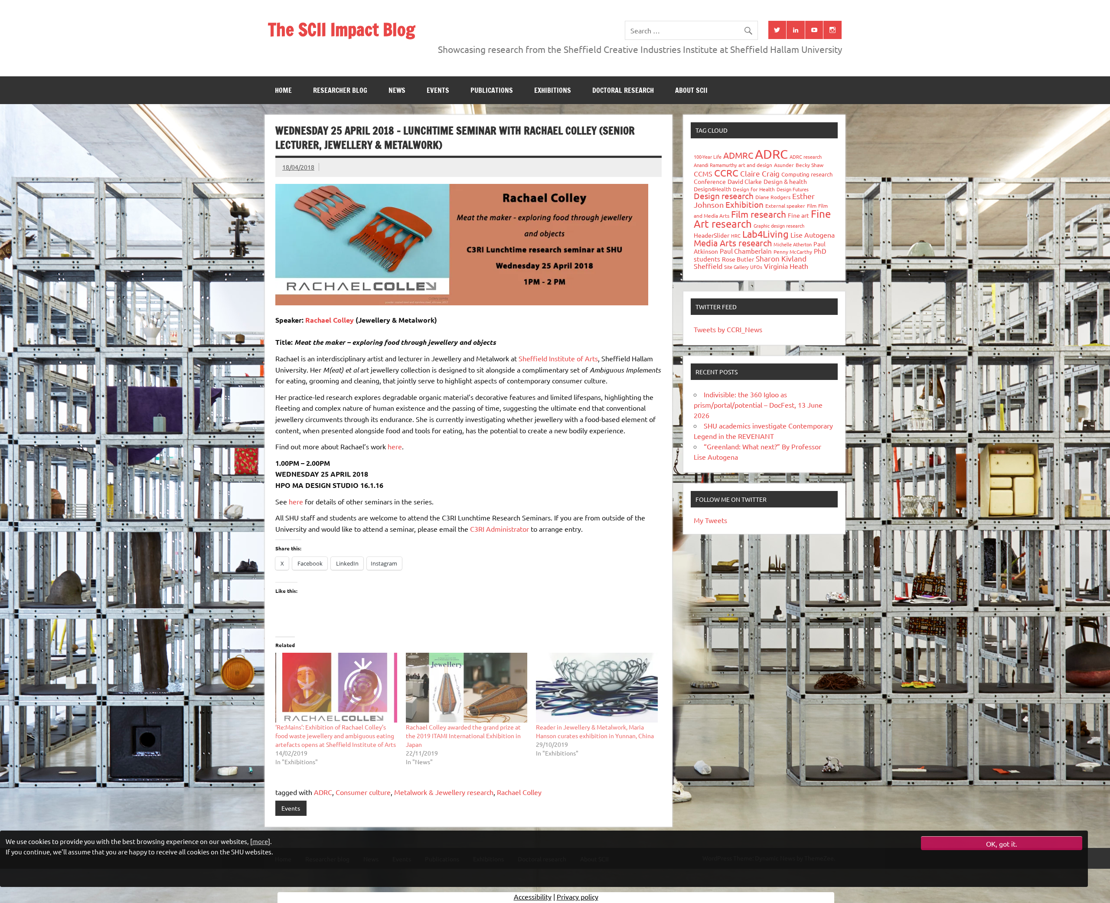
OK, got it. (1001, 843)
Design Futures (793, 189)
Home (283, 90)
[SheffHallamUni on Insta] (832, 30)
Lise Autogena (812, 234)
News (396, 90)
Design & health (785, 181)
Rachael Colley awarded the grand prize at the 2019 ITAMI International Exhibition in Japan (463, 735)
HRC (736, 235)
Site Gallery (736, 266)
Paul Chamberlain (746, 251)
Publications (491, 90)
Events (438, 90)
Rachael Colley (329, 319)
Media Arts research (733, 242)
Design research (724, 195)
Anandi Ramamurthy (715, 164)
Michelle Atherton (793, 244)
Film (811, 205)
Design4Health (712, 189)
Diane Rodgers (772, 196)
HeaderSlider (711, 235)
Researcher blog (340, 90)
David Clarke (745, 181)
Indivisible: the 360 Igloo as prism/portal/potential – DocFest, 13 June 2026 (758, 404)
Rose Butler (738, 259)
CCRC (726, 172)
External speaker (785, 205)
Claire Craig (760, 173)
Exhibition (744, 204)
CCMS (703, 173)
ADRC (323, 792)
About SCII (691, 90)
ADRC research (806, 156)
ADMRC (738, 155)
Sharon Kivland (781, 258)
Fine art (798, 215)
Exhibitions (552, 90)
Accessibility (533, 896)
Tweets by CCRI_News (728, 329)
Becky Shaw (809, 164)
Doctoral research (623, 90)
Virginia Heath (786, 266)
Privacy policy (577, 896)
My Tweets (710, 520)
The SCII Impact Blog (341, 29)
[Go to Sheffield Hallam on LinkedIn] (796, 30)
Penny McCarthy (793, 251)
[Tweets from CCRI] (777, 30)
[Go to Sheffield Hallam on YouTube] (814, 30)
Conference (710, 181)
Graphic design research (779, 225)
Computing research (806, 174)
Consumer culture (363, 792)
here (395, 446)
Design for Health (754, 189)
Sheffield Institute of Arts (558, 358)
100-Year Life (708, 156)
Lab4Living (765, 233)
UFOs (756, 266)
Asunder (784, 164)
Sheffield (708, 266)
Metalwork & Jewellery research (443, 792)
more (260, 841)
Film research (758, 213)
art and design (755, 164)
